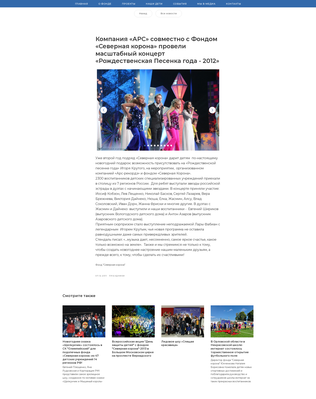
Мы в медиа (206, 3)
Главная (81, 3)
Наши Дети (154, 3)
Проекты (128, 3)
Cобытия (180, 3)
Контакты (233, 3)
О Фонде (104, 3)
